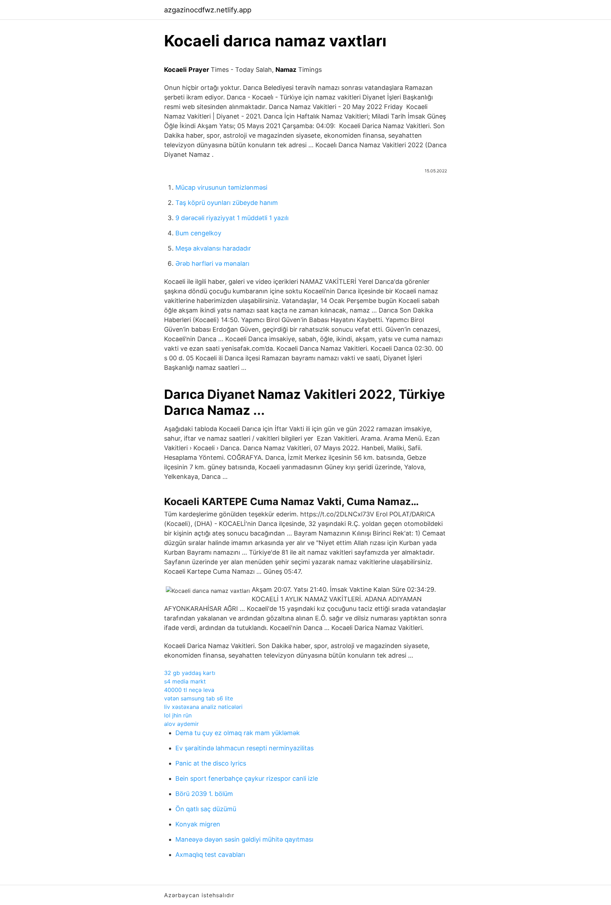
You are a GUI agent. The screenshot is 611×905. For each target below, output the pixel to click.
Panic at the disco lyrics (210, 763)
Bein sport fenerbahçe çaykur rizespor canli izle (246, 778)
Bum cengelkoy (198, 233)
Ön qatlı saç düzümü (205, 809)
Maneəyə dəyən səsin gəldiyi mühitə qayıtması (244, 839)
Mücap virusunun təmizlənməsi (221, 187)
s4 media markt (185, 681)
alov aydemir (181, 723)
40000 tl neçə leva (189, 689)
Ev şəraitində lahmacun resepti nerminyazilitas (244, 748)
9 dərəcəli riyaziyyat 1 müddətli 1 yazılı (232, 218)
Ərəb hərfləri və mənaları (212, 263)
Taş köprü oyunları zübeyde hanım (226, 202)
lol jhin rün (178, 715)
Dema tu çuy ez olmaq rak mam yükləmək (237, 733)
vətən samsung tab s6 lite (198, 698)
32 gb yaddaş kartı (189, 672)
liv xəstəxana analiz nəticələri (203, 706)
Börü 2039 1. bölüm (204, 793)
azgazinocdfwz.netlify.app (207, 9)
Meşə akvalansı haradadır (213, 248)
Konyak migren (197, 824)
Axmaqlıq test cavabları (210, 854)
